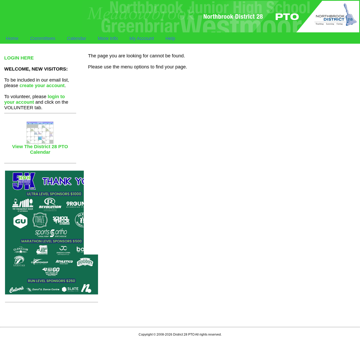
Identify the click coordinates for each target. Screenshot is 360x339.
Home (12, 38)
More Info (107, 38)
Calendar (76, 38)
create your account (42, 85)
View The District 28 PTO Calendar (40, 149)
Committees (42, 38)
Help (170, 38)
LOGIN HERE (19, 58)
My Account (142, 38)
